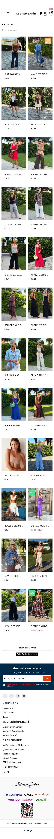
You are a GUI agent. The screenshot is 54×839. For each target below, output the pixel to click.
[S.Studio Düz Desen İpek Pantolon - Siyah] (14, 254)
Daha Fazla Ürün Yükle (27, 654)
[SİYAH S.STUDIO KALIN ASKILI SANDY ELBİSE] (40, 304)
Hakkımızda (8, 708)
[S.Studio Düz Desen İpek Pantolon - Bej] (40, 204)
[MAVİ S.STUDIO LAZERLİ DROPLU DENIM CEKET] (14, 555)
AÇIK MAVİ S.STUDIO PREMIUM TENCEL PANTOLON (40, 476)
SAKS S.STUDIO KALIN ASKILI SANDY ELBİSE (13, 425)
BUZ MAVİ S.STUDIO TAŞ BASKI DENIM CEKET (13, 375)
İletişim (6, 717)
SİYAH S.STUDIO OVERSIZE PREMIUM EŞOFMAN (13, 626)
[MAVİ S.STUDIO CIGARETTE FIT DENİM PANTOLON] (40, 53)
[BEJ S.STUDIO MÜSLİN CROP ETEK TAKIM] (40, 555)
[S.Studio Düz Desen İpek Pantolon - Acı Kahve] (40, 154)
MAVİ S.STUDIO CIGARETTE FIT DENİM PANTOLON (40, 74)
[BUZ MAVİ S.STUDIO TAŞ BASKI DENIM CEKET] (14, 354)
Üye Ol (6, 772)
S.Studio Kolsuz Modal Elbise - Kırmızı (13, 174)
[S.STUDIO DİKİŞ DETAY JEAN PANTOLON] (14, 53)
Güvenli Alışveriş (10, 758)
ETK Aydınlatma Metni (12, 762)
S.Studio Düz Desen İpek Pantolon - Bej (40, 225)
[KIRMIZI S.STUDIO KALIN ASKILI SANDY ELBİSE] (40, 254)
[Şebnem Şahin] (27, 785)
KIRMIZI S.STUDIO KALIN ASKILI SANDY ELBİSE (40, 275)
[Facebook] (5, 696)
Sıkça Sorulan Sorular (12, 727)
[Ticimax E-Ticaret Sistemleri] (27, 830)
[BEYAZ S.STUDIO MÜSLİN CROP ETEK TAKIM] (14, 505)
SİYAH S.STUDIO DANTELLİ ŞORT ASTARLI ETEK (13, 124)
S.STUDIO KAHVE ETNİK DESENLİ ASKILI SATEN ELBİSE (40, 626)
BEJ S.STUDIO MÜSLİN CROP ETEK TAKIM (40, 576)
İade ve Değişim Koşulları (14, 731)
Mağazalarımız (9, 712)
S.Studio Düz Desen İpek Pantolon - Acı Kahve (40, 174)
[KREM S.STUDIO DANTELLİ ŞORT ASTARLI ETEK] (40, 103)
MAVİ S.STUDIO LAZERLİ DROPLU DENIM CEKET (13, 576)
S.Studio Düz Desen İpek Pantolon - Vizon (13, 225)
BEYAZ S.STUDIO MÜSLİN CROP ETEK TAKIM (13, 526)
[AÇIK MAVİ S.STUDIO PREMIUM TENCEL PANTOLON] (40, 455)
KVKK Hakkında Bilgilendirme (16, 745)
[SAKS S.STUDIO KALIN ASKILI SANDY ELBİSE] (14, 404)
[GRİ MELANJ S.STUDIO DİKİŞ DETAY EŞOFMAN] (40, 354)
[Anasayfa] (5, 31)
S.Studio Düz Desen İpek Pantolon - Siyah (13, 275)
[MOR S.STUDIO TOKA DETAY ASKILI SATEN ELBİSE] (40, 505)
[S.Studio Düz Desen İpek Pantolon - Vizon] (14, 204)
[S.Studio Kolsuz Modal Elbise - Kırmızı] (14, 154)
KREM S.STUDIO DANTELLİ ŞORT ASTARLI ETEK (40, 124)
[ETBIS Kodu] (27, 810)
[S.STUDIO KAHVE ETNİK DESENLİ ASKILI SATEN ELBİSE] (40, 605)
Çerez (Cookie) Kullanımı (13, 749)
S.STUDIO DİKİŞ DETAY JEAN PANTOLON (13, 74)
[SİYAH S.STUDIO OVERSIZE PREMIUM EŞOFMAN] (14, 605)
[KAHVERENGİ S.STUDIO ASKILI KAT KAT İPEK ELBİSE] (14, 304)
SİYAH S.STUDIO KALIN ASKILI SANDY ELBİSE (40, 325)
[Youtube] (24, 696)
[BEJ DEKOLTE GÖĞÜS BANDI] (14, 455)
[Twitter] (11, 696)
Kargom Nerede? (10, 735)
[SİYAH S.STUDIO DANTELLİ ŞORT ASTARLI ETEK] (14, 103)
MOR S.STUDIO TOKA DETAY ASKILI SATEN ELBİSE (40, 526)
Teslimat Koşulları (10, 754)
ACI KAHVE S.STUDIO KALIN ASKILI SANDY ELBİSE (40, 425)
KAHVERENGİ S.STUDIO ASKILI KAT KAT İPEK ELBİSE (13, 325)
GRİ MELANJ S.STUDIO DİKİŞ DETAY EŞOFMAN (40, 375)
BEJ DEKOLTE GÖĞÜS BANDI (13, 476)
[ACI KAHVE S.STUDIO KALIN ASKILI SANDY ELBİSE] (40, 404)
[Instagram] (17, 696)
